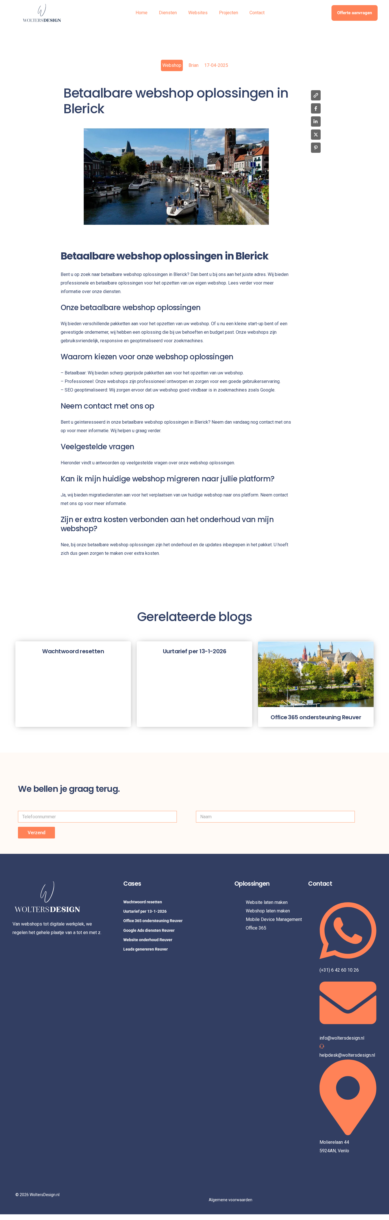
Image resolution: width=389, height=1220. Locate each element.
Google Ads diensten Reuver (149, 930)
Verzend (37, 832)
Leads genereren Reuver (145, 949)
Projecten (228, 12)
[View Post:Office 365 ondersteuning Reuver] (316, 674)
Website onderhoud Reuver (147, 939)
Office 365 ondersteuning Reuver (153, 920)
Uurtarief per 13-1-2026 (145, 911)
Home (142, 12)
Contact (257, 12)
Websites (198, 12)
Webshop (171, 65)
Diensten (168, 12)
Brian (193, 65)
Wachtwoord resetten (142, 902)
